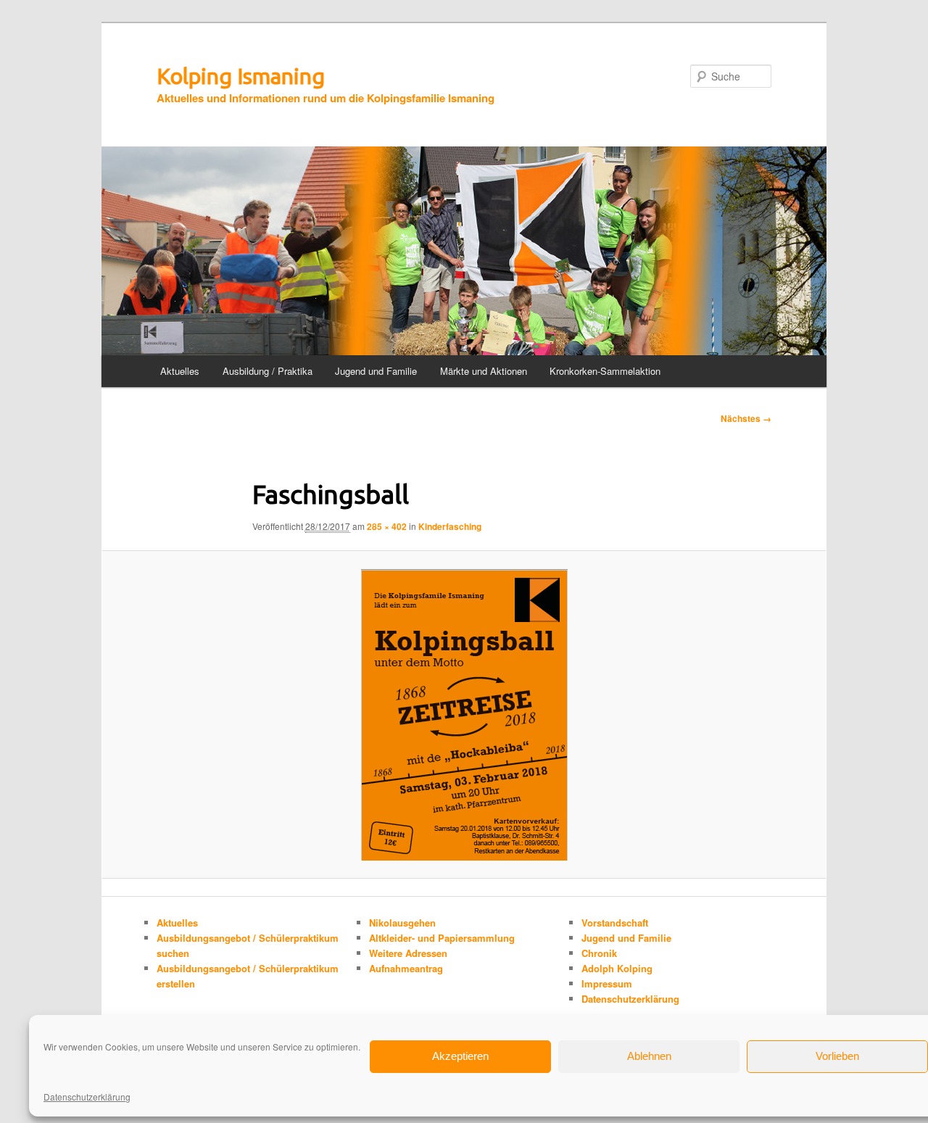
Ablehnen (649, 1056)
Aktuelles (179, 371)
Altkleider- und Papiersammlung (442, 938)
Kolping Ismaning (241, 76)
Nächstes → (746, 418)
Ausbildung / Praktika (267, 371)
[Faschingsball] (464, 715)
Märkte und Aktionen (483, 371)
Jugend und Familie (376, 371)
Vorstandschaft (614, 922)
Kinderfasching (449, 526)
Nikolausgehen (402, 922)
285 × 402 (387, 526)
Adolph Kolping (616, 968)
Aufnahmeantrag (406, 968)
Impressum (606, 983)
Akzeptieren (460, 1056)
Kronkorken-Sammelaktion (605, 371)
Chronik (599, 953)
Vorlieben (837, 1056)
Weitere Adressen (408, 953)
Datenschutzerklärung (87, 1096)
